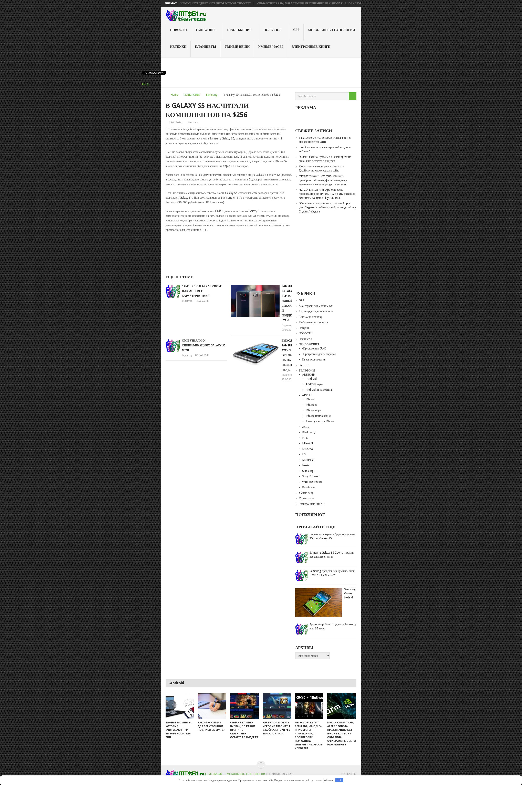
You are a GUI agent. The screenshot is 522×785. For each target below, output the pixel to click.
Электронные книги (310, 47)
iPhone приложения (318, 415)
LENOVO (307, 448)
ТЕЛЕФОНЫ (205, 30)
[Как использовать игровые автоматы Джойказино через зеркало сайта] (277, 706)
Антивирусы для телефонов (316, 311)
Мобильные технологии (331, 30)
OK (339, 780)
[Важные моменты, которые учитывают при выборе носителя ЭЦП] (180, 706)
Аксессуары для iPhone (320, 421)
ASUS (305, 426)
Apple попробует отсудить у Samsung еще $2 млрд (333, 626)
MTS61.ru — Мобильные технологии (236, 774)
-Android (311, 378)
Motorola (308, 459)
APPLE (306, 395)
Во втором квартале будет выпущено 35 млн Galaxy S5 (332, 536)
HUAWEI (307, 443)
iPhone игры (313, 410)
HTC (305, 437)
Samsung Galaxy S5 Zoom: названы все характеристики (202, 290)
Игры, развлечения (313, 359)
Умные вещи (237, 47)
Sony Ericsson (311, 476)
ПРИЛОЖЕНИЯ (239, 30)
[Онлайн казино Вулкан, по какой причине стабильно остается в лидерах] (244, 706)
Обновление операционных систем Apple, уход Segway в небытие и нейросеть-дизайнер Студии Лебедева (327, 207)
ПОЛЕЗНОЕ (272, 30)
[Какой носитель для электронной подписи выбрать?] (212, 706)
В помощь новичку (310, 316)
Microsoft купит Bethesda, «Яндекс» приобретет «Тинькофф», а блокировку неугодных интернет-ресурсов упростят (323, 180)
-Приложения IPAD (314, 348)
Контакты (348, 773)
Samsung (211, 94)
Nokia (305, 465)
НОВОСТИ (178, 30)
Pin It (145, 84)
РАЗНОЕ (304, 365)
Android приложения (319, 389)
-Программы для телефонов (319, 354)
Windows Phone (312, 481)
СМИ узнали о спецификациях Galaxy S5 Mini (204, 345)
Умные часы (270, 47)
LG (304, 454)
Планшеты (205, 47)
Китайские (308, 487)
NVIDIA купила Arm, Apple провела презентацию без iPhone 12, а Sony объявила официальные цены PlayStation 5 (311, 3)
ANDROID (308, 374)
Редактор (187, 300)
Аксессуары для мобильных (316, 305)
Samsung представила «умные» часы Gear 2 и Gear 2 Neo (332, 573)
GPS (296, 30)
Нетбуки (178, 47)
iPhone (310, 399)
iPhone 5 (311, 404)
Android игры (314, 384)
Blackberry (308, 432)
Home (174, 94)
